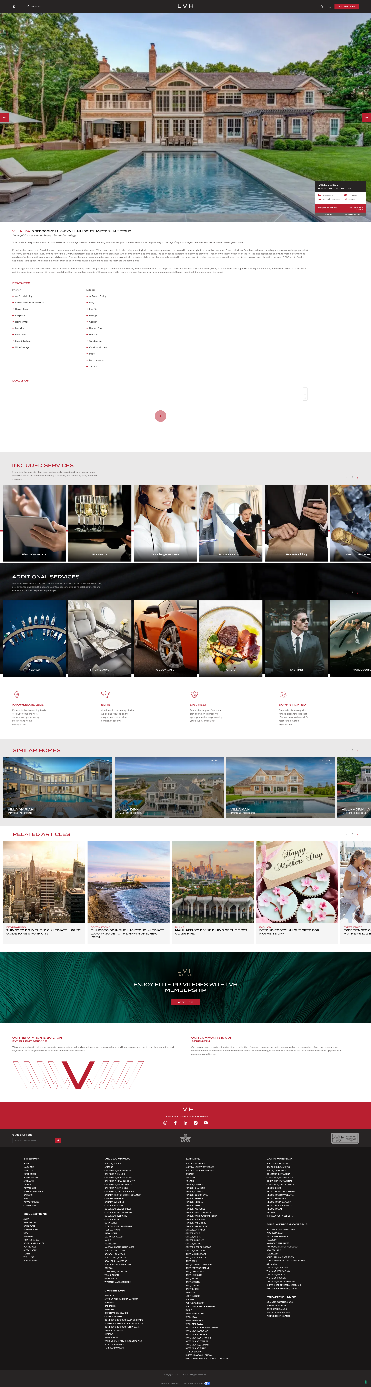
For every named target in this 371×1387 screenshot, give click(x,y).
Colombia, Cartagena (278, 1174)
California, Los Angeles (117, 1170)
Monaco (190, 1292)
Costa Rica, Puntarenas (279, 1181)
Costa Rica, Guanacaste (280, 1177)
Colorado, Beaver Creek (117, 1209)
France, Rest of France (198, 1212)
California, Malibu (114, 1174)
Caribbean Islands (277, 1309)
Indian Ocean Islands (278, 1312)
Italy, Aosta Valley (196, 1257)
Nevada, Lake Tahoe (115, 1250)
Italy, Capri (191, 1261)
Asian (26, 1219)
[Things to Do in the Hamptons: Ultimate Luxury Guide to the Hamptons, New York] (129, 882)
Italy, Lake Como (194, 1271)
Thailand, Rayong (276, 1278)
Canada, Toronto (114, 1198)
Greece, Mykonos (195, 1240)
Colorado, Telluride (115, 1216)
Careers (27, 1195)
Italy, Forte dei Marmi (197, 1268)
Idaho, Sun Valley (113, 1236)
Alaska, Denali (112, 1163)
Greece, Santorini (195, 1250)
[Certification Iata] (185, 1141)
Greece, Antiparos (195, 1229)
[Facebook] (175, 1123)
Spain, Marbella (194, 1324)
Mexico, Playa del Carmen (281, 1191)
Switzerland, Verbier (197, 1341)
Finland (190, 1181)
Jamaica (108, 1334)
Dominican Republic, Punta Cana (122, 1327)
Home (26, 1163)
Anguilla (109, 1295)
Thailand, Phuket (276, 1274)
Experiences (29, 1174)
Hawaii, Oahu (111, 1233)
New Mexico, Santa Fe (116, 1257)
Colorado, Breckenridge (118, 1212)
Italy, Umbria (192, 1289)
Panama (271, 1212)
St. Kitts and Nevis (114, 1344)
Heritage (28, 1236)
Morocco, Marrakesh (278, 1243)
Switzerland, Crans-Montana (202, 1327)
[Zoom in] (305, 390)
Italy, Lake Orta (194, 1275)
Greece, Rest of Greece (198, 1247)
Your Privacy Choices (193, 1383)
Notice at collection (170, 1383)
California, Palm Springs (118, 1184)
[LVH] (185, 6)
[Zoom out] (305, 394)
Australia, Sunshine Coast (281, 1229)
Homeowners (30, 1177)
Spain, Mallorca (194, 1320)
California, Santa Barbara (119, 1191)
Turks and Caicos (114, 1347)
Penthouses (29, 1246)
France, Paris (193, 1205)
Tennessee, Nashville (115, 1271)
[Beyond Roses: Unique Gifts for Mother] (297, 882)
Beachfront (30, 1222)
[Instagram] (196, 1123)
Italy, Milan (192, 1278)
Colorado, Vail (112, 1219)
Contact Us (29, 1205)
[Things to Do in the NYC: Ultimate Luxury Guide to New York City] (44, 882)
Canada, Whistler (114, 1202)
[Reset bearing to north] (305, 398)
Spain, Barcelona (195, 1313)
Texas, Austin (111, 1275)
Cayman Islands (113, 1316)
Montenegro (193, 1296)
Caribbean (29, 1226)
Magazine (28, 1167)
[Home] (165, 1123)
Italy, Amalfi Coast (196, 1254)
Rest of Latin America (278, 1163)
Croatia (190, 1174)
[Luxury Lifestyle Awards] (345, 1138)
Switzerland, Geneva (197, 1331)
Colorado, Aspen (113, 1205)
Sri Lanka (272, 1264)
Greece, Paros (193, 1243)
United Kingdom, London (199, 1355)
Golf (26, 1233)
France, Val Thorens (197, 1226)
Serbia (189, 1310)
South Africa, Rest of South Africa (286, 1260)
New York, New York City (117, 1264)
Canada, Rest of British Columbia (122, 1195)
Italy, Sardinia (193, 1282)
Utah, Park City (112, 1278)
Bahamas (109, 1302)
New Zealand (274, 1250)
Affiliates (28, 1181)
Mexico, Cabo (274, 1188)
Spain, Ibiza (191, 1317)
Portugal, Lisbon (195, 1303)
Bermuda (109, 1309)
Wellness (28, 1257)
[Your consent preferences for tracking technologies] (366, 1382)
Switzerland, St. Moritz (198, 1337)
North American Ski (34, 1243)
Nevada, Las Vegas (114, 1254)
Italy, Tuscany (193, 1285)
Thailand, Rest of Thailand (281, 1281)
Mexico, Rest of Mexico (279, 1205)
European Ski (30, 1229)
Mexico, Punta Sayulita (279, 1202)
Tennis (26, 1253)
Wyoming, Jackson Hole (117, 1282)
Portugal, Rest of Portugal (201, 1306)
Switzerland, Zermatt (197, 1344)
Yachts (27, 1184)
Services (28, 1170)
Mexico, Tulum (274, 1209)
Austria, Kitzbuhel (195, 1163)
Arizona (108, 1167)
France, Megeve (194, 1198)
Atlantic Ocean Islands (280, 1302)
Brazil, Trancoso (276, 1170)
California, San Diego (116, 1188)
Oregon (108, 1268)
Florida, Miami (112, 1229)
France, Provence (195, 1209)
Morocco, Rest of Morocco (282, 1246)
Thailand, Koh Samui (277, 1267)
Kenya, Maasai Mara (277, 1236)
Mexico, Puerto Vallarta (280, 1195)
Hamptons (35, 6)
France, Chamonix (195, 1188)
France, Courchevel (197, 1195)
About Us (28, 1198)
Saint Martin (111, 1337)
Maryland (110, 1243)
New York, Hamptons (115, 1261)
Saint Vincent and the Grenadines (123, 1341)
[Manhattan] (213, 882)
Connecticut (111, 1223)
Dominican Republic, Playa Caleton (123, 1323)
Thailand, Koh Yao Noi (278, 1271)
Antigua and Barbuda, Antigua (121, 1299)
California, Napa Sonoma (118, 1177)
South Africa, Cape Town (280, 1257)
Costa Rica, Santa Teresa (280, 1184)
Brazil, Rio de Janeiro (278, 1167)
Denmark (190, 1177)
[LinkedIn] (185, 1123)
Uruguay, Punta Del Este (280, 1216)
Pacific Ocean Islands (278, 1316)
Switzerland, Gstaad (197, 1334)
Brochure (354, 214)
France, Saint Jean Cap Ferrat (202, 1216)
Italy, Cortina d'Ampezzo (199, 1264)
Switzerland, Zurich (196, 1348)
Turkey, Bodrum (194, 1351)
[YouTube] (206, 1123)
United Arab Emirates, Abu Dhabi (284, 1285)
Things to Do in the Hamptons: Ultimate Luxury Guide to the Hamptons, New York (127, 934)
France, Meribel (194, 1202)
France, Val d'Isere (196, 1223)
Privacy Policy (31, 1202)
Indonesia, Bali (274, 1233)
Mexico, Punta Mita (277, 1198)
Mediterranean (31, 1239)
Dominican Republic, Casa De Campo (123, 1320)
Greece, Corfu (193, 1233)
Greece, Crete (193, 1236)
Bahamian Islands (276, 1305)
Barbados (110, 1306)
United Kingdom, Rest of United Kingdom (207, 1358)
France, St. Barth (113, 1330)
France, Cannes (194, 1184)
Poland (190, 1299)
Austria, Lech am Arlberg (200, 1170)
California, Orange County (119, 1181)
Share (328, 214)
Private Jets (29, 1188)
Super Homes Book (33, 1191)
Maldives (272, 1239)
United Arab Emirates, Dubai (282, 1288)
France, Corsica (194, 1191)
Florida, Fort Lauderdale (118, 1226)
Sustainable (30, 1250)
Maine (107, 1240)
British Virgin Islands (116, 1313)
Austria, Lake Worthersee (200, 1167)
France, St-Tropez (195, 1219)
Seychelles (273, 1253)
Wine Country (31, 1260)
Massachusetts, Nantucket (119, 1247)
